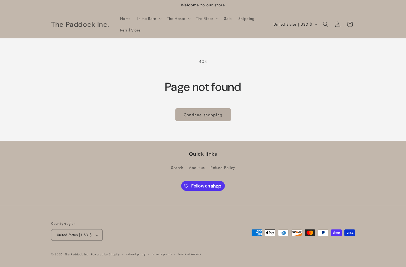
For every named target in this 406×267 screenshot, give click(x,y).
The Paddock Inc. (77, 254)
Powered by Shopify (105, 254)
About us (197, 167)
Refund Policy (222, 167)
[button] (149, 18)
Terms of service (189, 254)
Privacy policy (162, 254)
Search (177, 167)
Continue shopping (203, 115)
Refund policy (136, 254)
